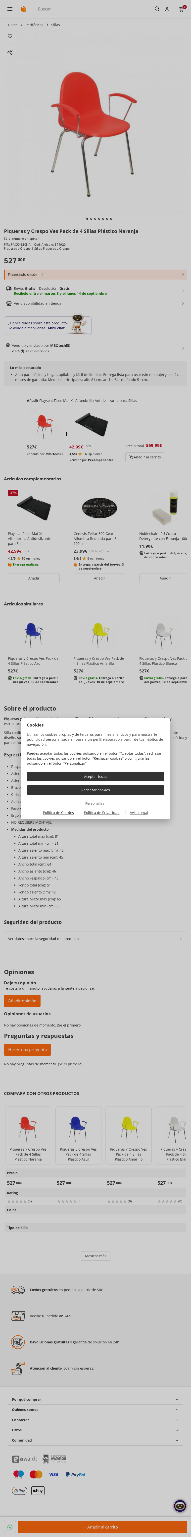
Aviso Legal (139, 812)
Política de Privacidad (102, 812)
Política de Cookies (58, 812)
